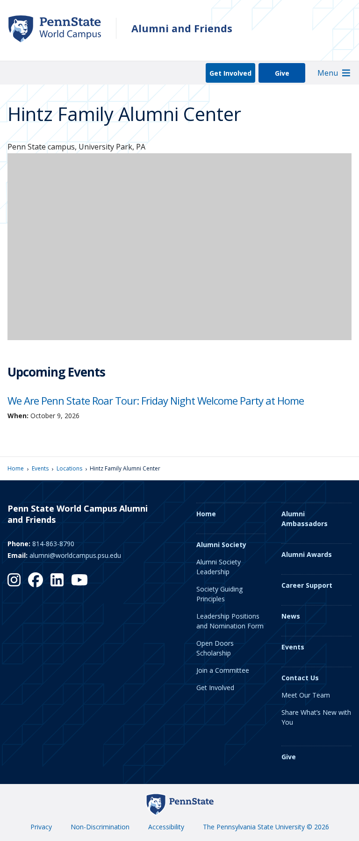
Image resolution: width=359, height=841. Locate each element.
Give (282, 73)
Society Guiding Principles (219, 593)
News (290, 616)
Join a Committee (222, 670)
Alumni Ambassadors (304, 518)
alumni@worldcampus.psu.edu (75, 555)
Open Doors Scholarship (215, 648)
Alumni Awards (306, 554)
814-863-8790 (53, 543)
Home (15, 468)
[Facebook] (35, 579)
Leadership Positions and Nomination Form (230, 621)
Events (40, 468)
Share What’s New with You (316, 717)
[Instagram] (14, 579)
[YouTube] (79, 579)
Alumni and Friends (181, 28)
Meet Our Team (305, 695)
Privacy (41, 826)
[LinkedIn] (57, 579)
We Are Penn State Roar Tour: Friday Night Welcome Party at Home (155, 400)
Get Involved (230, 73)
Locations (69, 468)
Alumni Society (221, 544)
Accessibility (166, 826)
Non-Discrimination (100, 826)
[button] (327, 73)
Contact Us (300, 677)
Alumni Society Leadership (218, 566)
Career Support (306, 585)
